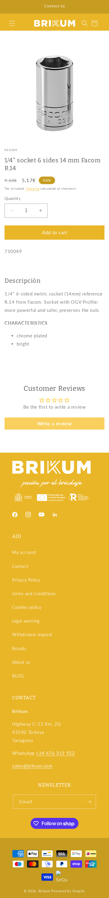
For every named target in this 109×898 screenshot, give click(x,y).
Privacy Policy (26, 579)
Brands (19, 648)
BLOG (18, 675)
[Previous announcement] (11, 6)
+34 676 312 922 (55, 753)
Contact (20, 566)
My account (24, 552)
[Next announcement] (97, 6)
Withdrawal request (32, 634)
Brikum (44, 891)
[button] (12, 23)
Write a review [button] (54, 423)
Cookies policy (26, 607)
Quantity (13, 198)
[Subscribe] (89, 802)
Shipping (32, 188)
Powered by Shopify (68, 891)
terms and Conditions (34, 593)
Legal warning (26, 620)
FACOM (11, 150)
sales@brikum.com (32, 765)
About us (21, 662)
